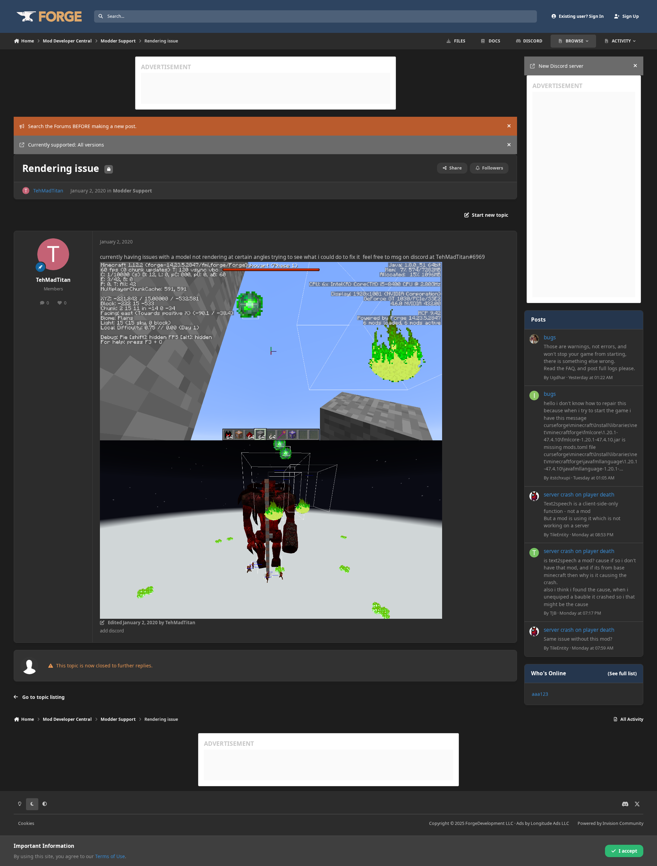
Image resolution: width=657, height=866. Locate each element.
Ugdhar (557, 377)
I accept (628, 851)
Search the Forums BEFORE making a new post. (82, 126)
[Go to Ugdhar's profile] (534, 339)
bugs (550, 337)
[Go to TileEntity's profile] (534, 496)
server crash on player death (579, 494)
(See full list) (622, 673)
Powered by (610, 823)
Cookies (26, 823)
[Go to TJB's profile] (534, 552)
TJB (553, 613)
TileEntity (559, 534)
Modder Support (132, 190)
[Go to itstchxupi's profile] (534, 395)
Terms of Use (110, 856)
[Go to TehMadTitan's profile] (25, 190)
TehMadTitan (48, 190)
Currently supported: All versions (66, 144)
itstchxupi (560, 478)
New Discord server (561, 66)
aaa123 (540, 694)
